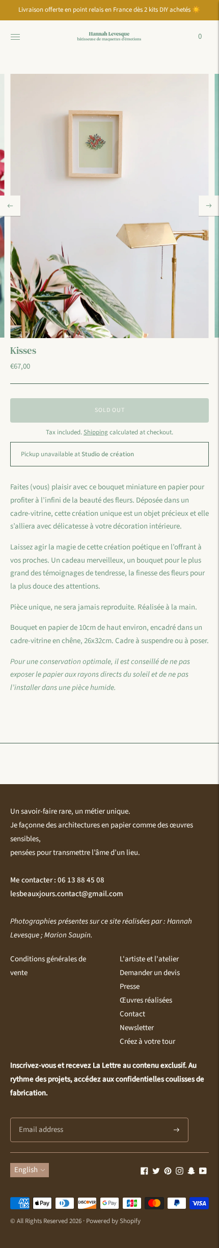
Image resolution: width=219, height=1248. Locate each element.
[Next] (209, 206)
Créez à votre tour (147, 1041)
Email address (39, 1117)
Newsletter (137, 1027)
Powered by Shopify (113, 1221)
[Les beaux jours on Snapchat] (191, 1172)
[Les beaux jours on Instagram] (179, 1172)
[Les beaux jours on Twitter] (156, 1172)
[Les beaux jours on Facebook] (144, 1172)
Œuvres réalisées (146, 1000)
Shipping (96, 432)
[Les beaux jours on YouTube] (203, 1172)
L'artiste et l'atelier (149, 959)
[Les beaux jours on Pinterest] (168, 1172)
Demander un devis (150, 972)
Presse (130, 986)
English (26, 1169)
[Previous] (10, 206)
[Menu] (15, 36)
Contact (132, 1014)
